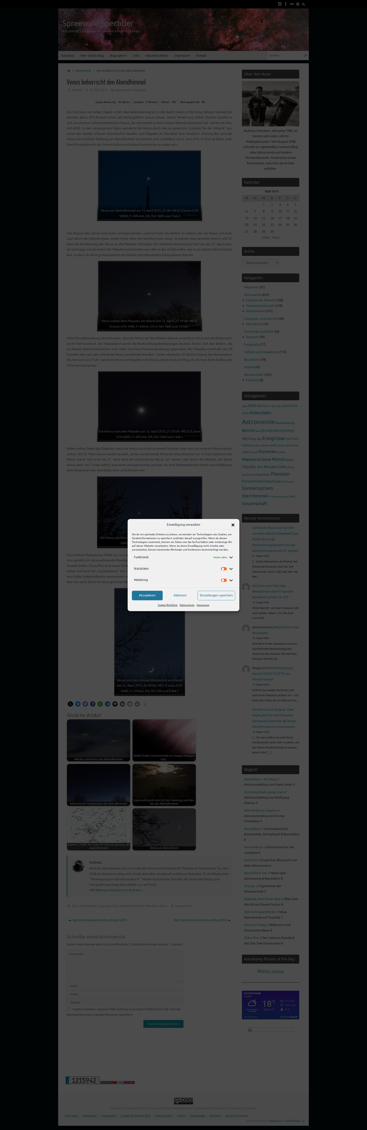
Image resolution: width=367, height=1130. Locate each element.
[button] (233, 525)
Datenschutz (187, 605)
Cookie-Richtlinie (168, 605)
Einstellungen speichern (216, 595)
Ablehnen (180, 595)
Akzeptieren (147, 595)
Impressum (203, 605)
